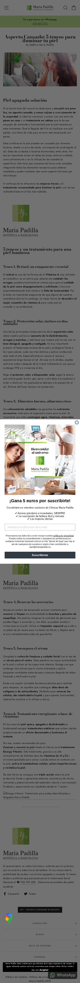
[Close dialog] (77, 422)
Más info (35, 970)
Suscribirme (40, 554)
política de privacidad (63, 535)
